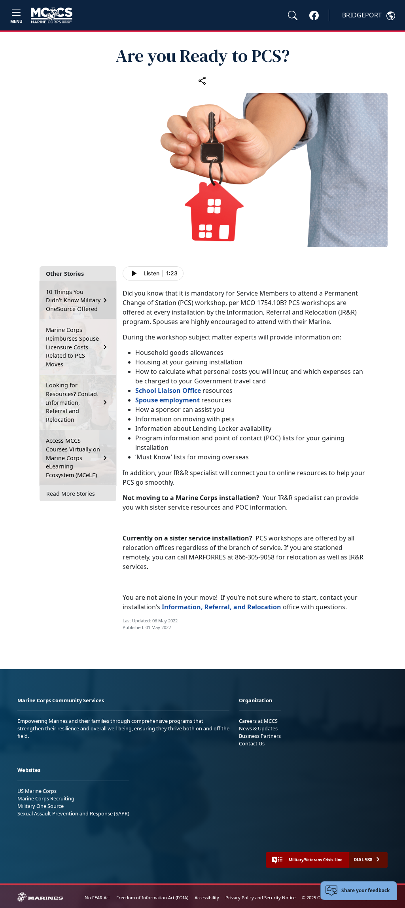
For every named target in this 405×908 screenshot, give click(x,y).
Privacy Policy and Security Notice (260, 897)
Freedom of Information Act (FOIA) (152, 897)
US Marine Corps (37, 790)
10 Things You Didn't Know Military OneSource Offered (73, 300)
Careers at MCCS (258, 720)
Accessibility (207, 897)
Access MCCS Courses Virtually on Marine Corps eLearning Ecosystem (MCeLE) (73, 457)
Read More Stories (70, 493)
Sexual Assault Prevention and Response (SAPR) (73, 813)
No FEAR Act (97, 897)
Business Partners (260, 735)
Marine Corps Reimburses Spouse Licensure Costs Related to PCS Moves (72, 347)
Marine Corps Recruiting (45, 798)
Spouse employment (167, 400)
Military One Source (40, 805)
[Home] (51, 15)
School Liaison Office (168, 390)
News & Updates (258, 728)
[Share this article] (202, 80)
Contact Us (252, 743)
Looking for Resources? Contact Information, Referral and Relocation (72, 402)
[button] (314, 15)
